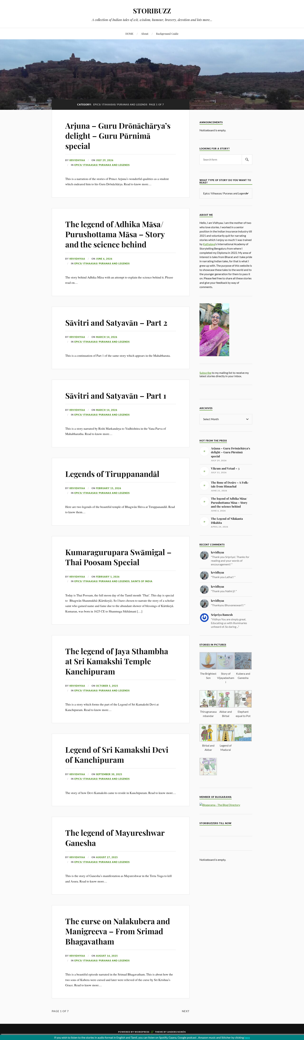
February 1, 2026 (108, 576)
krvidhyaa (77, 160)
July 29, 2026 (104, 160)
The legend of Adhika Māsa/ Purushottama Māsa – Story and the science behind (115, 234)
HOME (129, 33)
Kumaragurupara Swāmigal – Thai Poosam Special (118, 557)
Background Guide (167, 33)
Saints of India (142, 581)
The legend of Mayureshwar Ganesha (114, 837)
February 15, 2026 (108, 488)
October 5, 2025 (107, 685)
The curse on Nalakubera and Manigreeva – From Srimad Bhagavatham (117, 931)
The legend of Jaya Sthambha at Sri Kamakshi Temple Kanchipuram (116, 661)
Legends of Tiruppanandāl (112, 473)
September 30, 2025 (109, 774)
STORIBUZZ (152, 10)
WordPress (142, 1031)
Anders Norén (176, 1031)
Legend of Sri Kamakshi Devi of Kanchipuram (116, 754)
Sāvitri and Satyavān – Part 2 (116, 322)
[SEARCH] (247, 159)
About (144, 33)
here (247, 1037)
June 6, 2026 (104, 258)
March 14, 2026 (106, 337)
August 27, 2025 (107, 857)
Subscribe (205, 372)
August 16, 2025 (107, 955)
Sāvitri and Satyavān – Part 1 (115, 395)
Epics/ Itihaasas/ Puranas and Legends (102, 165)
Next (185, 1011)
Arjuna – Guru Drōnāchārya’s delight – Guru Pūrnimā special (117, 135)
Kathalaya (209, 244)
